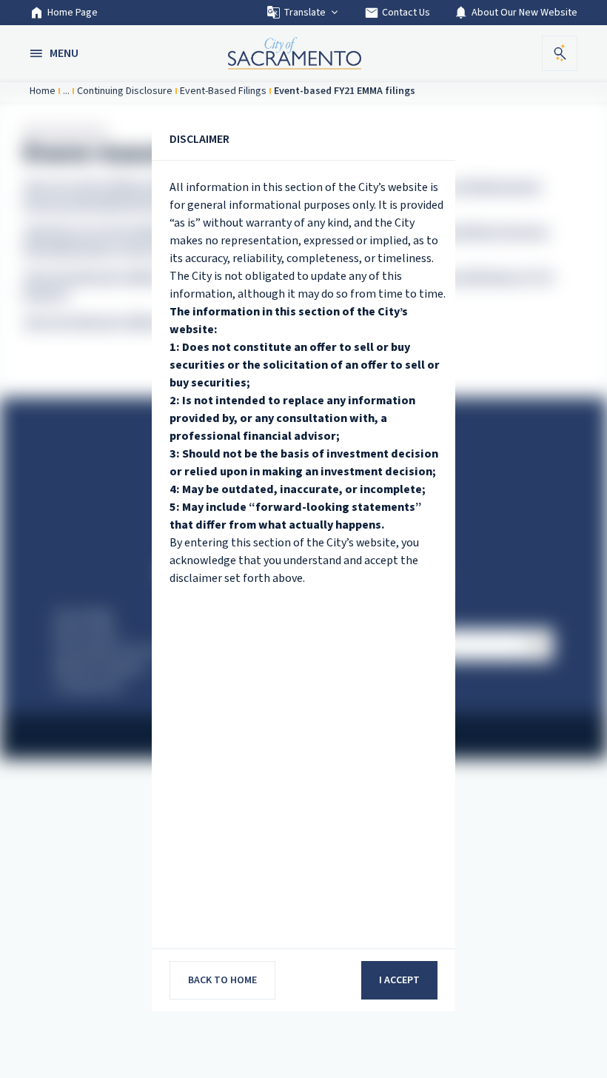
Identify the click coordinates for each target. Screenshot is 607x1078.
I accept (399, 980)
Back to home (222, 980)
